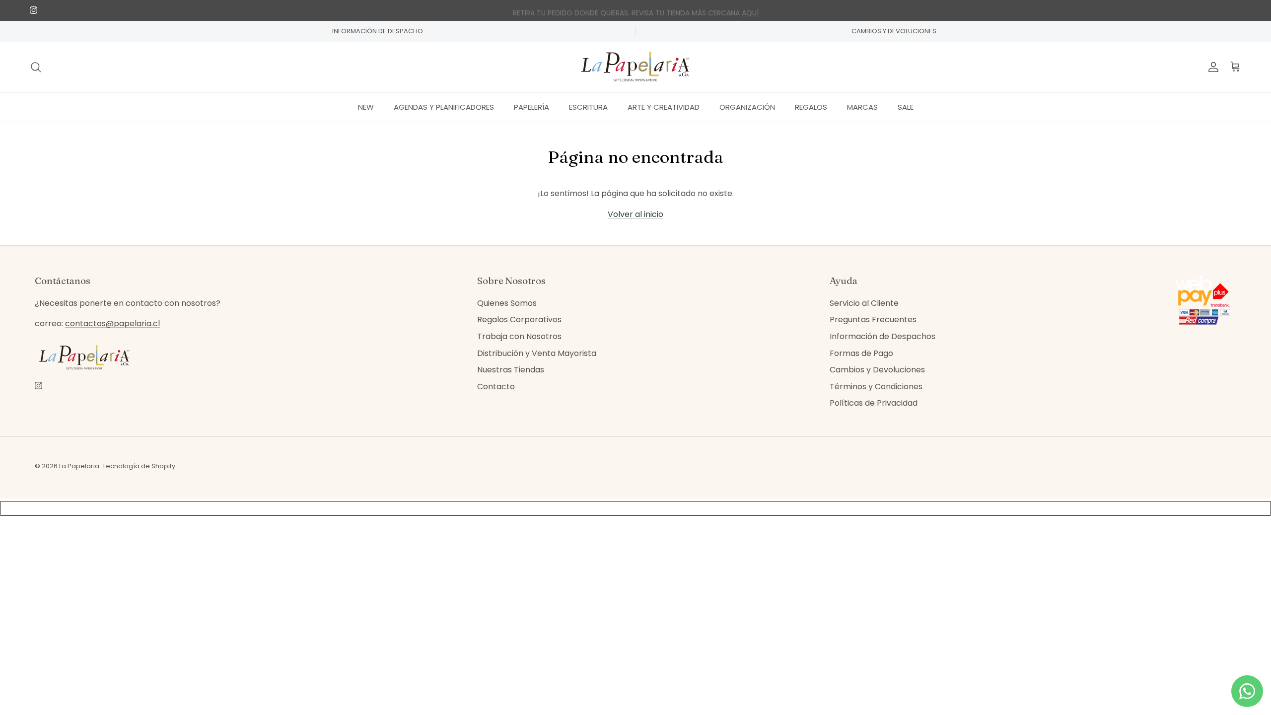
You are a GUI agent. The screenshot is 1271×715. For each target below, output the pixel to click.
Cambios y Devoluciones (877, 369)
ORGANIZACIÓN (747, 107)
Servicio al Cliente (864, 303)
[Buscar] (36, 67)
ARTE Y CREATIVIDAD (664, 107)
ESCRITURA (588, 107)
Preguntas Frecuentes (873, 319)
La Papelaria (79, 466)
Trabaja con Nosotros (519, 336)
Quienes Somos (507, 303)
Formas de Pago (861, 353)
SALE (906, 107)
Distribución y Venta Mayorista (536, 353)
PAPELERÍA (531, 107)
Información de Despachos (882, 336)
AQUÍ (750, 10)
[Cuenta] (1211, 67)
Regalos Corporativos (519, 319)
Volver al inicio (635, 214)
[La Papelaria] (635, 67)
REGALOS (811, 107)
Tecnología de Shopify (138, 466)
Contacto (496, 386)
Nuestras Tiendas (510, 369)
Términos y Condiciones (876, 386)
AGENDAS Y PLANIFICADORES (444, 107)
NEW (366, 107)
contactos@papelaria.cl (112, 323)
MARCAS (862, 107)
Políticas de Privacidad (874, 403)
